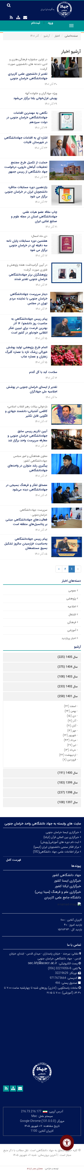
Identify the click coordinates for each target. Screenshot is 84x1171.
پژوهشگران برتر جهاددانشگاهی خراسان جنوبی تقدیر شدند (28, 277)
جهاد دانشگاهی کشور (66, 875)
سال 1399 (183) (67, 782)
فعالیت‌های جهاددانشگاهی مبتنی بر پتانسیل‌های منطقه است (26, 522)
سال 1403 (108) (67, 676)
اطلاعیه (72, 606)
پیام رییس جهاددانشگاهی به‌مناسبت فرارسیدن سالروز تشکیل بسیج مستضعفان (25, 543)
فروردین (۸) (69, 759)
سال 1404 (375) (67, 667)
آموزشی (71, 630)
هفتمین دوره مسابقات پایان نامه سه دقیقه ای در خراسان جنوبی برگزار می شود (26, 245)
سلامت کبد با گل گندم (43, 372)
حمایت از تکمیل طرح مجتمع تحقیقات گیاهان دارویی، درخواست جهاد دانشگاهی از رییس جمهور (25, 167)
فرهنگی (71, 622)
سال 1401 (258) (67, 696)
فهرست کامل (13, 860)
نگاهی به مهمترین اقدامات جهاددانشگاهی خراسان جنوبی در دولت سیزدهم (27, 118)
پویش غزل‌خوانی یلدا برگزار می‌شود (35, 98)
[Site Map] (18, 18)
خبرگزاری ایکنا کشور (68, 886)
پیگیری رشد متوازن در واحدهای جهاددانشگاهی (27, 468)
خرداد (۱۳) (70, 750)
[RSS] (11, 18)
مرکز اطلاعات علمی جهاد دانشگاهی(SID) (56, 851)
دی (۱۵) (71, 716)
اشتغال (72, 614)
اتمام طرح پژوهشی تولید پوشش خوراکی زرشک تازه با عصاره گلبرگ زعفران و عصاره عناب (26, 352)
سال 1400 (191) (67, 773)
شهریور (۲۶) (69, 735)
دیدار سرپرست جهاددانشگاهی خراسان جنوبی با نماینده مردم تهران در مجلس (28, 299)
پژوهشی (71, 598)
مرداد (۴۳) (70, 740)
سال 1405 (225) (67, 657)
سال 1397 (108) (67, 802)
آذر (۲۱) (72, 720)
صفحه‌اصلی (71, 36)
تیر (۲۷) (71, 745)
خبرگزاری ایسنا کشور (67, 880)
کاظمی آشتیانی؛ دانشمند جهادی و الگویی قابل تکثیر (26, 413)
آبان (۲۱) (71, 725)
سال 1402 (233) (67, 686)
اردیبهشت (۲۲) (67, 755)
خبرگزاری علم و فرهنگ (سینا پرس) (58, 891)
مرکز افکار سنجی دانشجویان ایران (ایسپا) (56, 847)
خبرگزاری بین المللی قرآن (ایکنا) (61, 837)
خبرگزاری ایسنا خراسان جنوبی (63, 832)
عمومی (72, 590)
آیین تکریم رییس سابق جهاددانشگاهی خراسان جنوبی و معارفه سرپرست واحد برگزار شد (27, 436)
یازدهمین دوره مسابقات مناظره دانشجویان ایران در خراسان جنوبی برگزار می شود (26, 192)
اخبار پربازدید (69, 638)
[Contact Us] (25, 18)
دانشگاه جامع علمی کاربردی (62, 897)
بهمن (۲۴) (70, 711)
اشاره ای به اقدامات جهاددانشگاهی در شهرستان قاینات (25, 140)
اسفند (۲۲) (70, 706)
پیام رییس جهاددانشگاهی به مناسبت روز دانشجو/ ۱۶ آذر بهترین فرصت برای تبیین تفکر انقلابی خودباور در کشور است (28, 325)
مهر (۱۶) (71, 730)
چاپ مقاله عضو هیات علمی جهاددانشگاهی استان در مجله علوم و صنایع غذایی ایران (34, 217)
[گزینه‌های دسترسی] (67, 1143)
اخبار (57, 36)
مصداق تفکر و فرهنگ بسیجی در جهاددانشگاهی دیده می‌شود (26, 487)
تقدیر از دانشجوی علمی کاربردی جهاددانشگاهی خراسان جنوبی (27, 76)
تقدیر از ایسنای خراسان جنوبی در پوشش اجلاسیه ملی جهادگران (31, 389)
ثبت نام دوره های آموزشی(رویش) (60, 842)
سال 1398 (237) (67, 792)
